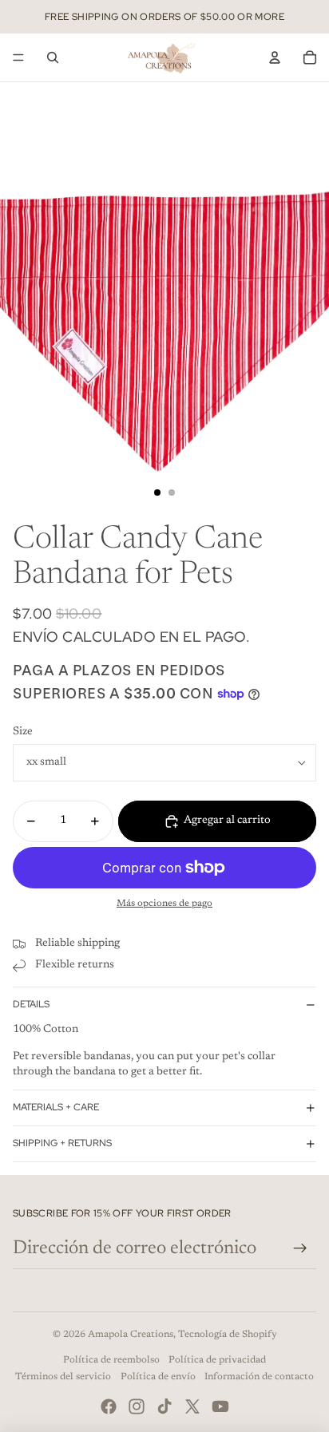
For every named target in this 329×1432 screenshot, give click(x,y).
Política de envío (158, 1377)
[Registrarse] (300, 1248)
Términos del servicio (63, 1377)
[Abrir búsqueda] (52, 57)
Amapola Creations (130, 1334)
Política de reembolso (111, 1360)
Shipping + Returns (62, 1143)
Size (23, 732)
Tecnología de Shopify (227, 1334)
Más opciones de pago (164, 903)
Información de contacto (259, 1377)
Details (31, 1004)
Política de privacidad (217, 1360)
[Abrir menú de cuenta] (274, 57)
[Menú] (18, 57)
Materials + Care (56, 1107)
